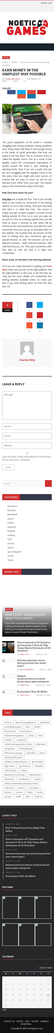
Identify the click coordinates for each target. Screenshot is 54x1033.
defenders (41, 744)
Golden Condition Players (16, 761)
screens (19, 792)
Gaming (11, 535)
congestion (21, 739)
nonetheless (24, 779)
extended (31, 753)
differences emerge (13, 753)
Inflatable (38, 766)
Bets (28, 726)
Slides (30, 792)
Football (11, 531)
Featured (12, 527)
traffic (18, 796)
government (37, 761)
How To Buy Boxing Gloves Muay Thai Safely (25, 616)
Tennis (11, 555)
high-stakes (9, 766)
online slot (9, 787)
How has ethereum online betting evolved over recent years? (31, 663)
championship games (14, 735)
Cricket (11, 522)
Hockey (11, 543)
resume (7, 792)
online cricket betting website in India (21, 783)
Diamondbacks (26, 748)
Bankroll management (26, 722)
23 (48, 995)
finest (42, 753)
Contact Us (9, 1021)
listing (23, 770)
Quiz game (34, 787)
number (37, 779)
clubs (40, 735)
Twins (28, 796)
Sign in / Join (46, 3)
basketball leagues (13, 726)
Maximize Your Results (14, 774)
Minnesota (9, 779)
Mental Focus (35, 774)
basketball (45, 722)
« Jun (4, 1009)
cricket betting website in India (18, 744)
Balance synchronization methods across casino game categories (33, 679)
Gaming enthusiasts (13, 757)
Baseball (11, 510)
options (21, 787)
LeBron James (10, 770)
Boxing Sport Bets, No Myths (32, 691)
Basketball (12, 514)
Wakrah (38, 796)
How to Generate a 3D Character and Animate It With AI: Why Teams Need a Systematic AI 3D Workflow (34, 646)
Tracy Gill (24, 654)
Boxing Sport (26, 731)
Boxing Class (10, 731)
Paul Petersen (26, 670)
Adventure (12, 506)
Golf (9, 539)
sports (40, 792)
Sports (6, 58)
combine (8, 739)
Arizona (7, 722)
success (8, 796)
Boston (37, 726)
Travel (10, 560)
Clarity (31, 735)
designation (9, 748)
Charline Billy (13, 79)
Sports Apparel (14, 551)
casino (11, 518)
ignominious (24, 766)
